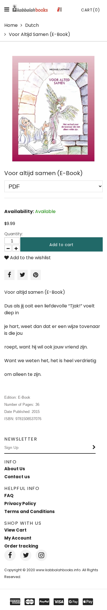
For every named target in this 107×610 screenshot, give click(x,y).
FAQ (8, 495)
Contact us (17, 477)
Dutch (32, 25)
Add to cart (61, 245)
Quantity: (13, 234)
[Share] (9, 275)
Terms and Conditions (29, 511)
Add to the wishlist (30, 257)
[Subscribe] (94, 448)
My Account (17, 538)
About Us (14, 469)
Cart (90, 10)
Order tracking (21, 546)
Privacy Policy (20, 503)
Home (11, 25)
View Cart (15, 530)
